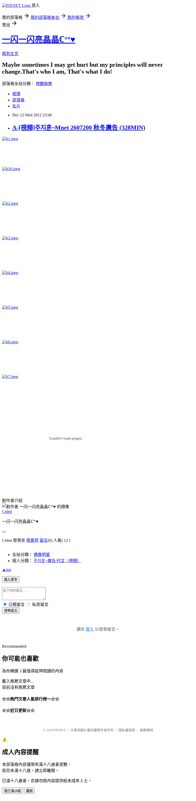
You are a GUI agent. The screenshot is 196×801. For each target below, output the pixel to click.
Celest (7, 511)
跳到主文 (10, 53)
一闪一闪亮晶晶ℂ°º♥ (38, 39)
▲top (6, 569)
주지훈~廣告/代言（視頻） (57, 561)
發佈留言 (10, 611)
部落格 (18, 100)
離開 (29, 791)
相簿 (16, 94)
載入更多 (10, 579)
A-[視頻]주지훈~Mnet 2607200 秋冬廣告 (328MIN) (78, 127)
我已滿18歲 (12, 791)
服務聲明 (146, 730)
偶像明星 (42, 554)
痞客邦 (32, 540)
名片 (16, 106)
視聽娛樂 (44, 84)
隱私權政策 (126, 730)
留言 (44, 540)
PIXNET (60, 730)
